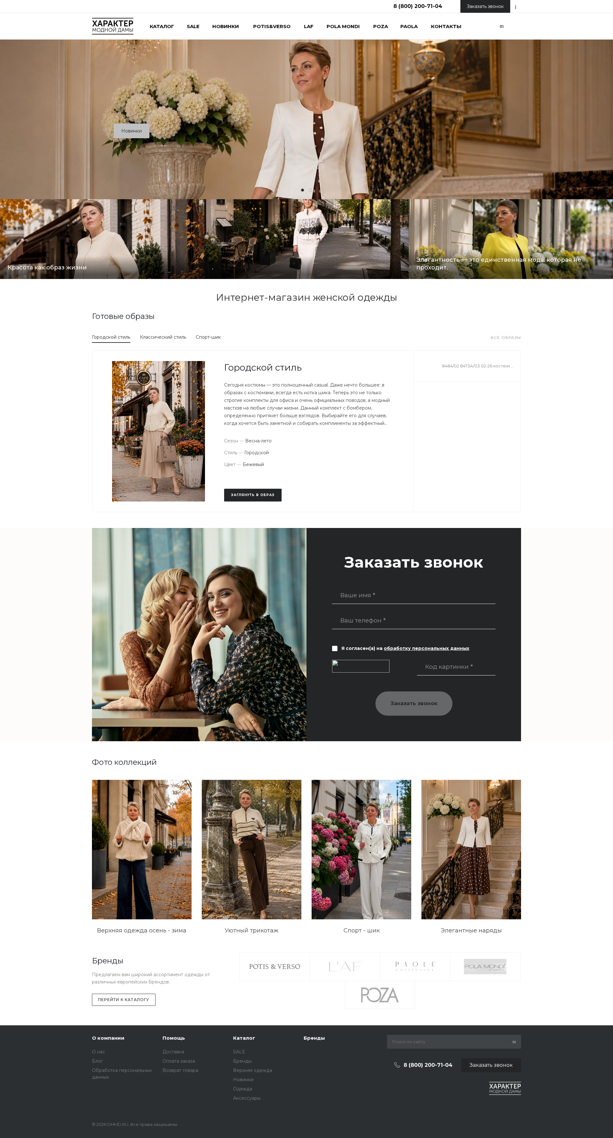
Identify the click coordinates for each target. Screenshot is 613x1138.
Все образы (506, 337)
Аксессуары (247, 1098)
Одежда (242, 1089)
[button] (302, 190)
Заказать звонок (413, 703)
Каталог (244, 1038)
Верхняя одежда (252, 1070)
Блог (97, 1061)
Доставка (173, 1052)
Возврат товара (180, 1070)
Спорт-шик (208, 337)
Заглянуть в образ (253, 495)
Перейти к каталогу (123, 999)
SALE (239, 1052)
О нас (98, 1052)
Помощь (174, 1038)
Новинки (131, 131)
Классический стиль (163, 337)
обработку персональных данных (426, 648)
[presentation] (581, 99)
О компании (108, 1038)
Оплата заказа (179, 1061)
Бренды (242, 1061)
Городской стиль (111, 337)
